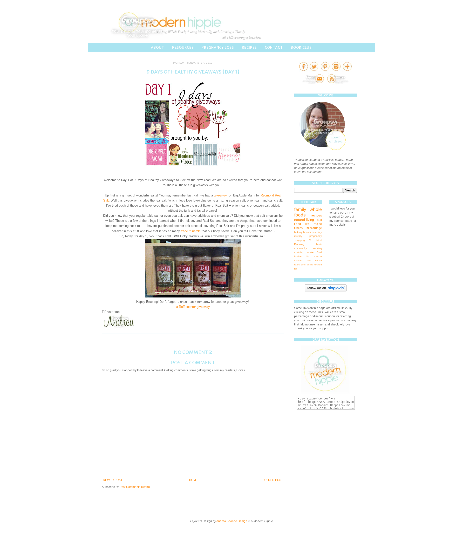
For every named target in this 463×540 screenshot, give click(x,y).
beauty (307, 232)
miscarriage (314, 228)
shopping (299, 240)
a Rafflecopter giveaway (193, 307)
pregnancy (315, 236)
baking (298, 232)
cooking (298, 252)
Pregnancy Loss (218, 47)
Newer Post (112, 480)
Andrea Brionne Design (232, 521)
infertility (317, 232)
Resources (183, 47)
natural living (304, 220)
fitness (298, 228)
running (317, 248)
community (300, 248)
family (300, 209)
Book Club (301, 47)
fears (297, 264)
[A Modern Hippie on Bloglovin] (326, 290)
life (307, 224)
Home (193, 480)
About (157, 47)
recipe (318, 224)
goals (310, 264)
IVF (310, 240)
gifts (303, 264)
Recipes (249, 47)
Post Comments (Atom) (135, 487)
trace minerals (191, 231)
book (319, 244)
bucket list (301, 256)
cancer (318, 256)
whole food (314, 252)
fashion (318, 260)
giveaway (221, 195)
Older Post (273, 480)
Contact (274, 47)
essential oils (302, 260)
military (298, 236)
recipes (316, 215)
